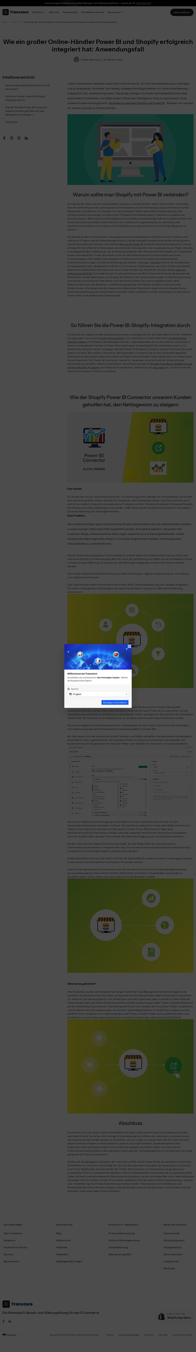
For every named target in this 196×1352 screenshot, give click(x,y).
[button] (98, 694)
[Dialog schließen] (129, 646)
